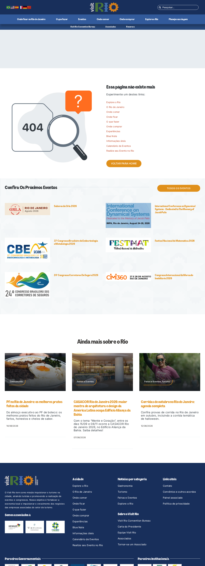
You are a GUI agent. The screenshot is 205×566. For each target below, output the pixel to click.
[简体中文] (29, 7)
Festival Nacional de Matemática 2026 (175, 240)
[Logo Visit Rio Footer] (21, 477)
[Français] (21, 7)
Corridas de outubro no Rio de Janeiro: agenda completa (168, 404)
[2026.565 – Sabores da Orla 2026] (27, 204)
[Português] (8, 7)
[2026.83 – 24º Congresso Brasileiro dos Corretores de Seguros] (27, 273)
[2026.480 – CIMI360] (128, 273)
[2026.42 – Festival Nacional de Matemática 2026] (128, 239)
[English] (13, 7)
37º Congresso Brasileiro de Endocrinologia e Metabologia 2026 (76, 242)
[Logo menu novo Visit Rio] (104, 3)
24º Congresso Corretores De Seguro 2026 (76, 275)
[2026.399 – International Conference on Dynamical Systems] (128, 204)
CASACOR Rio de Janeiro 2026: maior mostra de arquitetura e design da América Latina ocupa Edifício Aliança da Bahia (102, 408)
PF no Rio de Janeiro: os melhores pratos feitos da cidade (34, 404)
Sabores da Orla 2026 (65, 206)
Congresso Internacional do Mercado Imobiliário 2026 (174, 276)
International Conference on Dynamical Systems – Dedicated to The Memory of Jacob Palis (175, 209)
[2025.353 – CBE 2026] (27, 239)
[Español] (17, 7)
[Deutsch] (25, 7)
